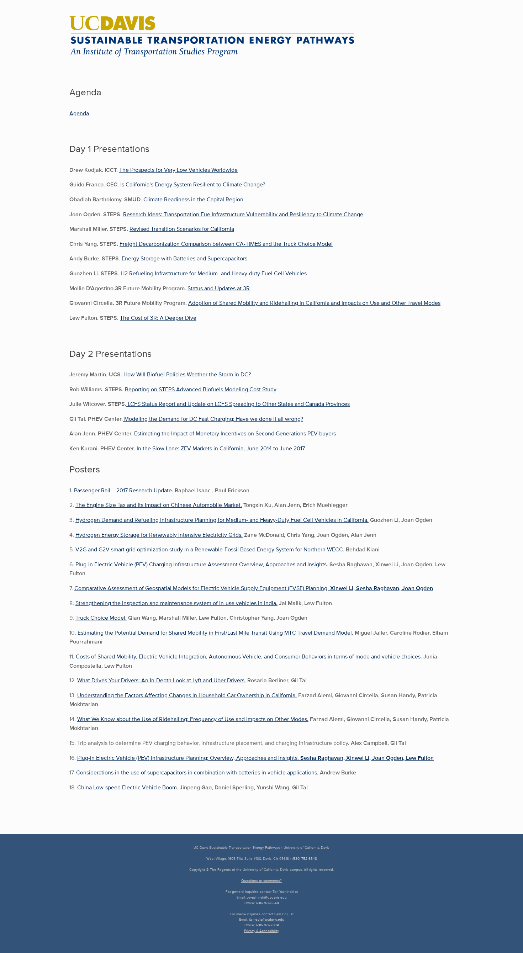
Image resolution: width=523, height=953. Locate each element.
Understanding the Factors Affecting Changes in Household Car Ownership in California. (187, 695)
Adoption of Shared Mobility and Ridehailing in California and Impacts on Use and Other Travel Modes (314, 303)
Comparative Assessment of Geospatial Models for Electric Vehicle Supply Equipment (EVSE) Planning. (253, 588)
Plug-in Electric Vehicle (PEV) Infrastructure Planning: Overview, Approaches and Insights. (255, 758)
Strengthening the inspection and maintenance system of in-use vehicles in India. (176, 603)
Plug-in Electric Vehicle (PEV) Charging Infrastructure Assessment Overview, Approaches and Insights (201, 564)
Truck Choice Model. (101, 618)
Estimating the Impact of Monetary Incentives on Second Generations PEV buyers (235, 433)
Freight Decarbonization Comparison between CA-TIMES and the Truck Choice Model (226, 244)
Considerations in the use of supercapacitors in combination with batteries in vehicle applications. (197, 772)
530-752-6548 (267, 903)
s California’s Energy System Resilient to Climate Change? (193, 184)
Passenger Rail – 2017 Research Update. (123, 490)
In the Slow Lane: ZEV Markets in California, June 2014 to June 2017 (221, 448)
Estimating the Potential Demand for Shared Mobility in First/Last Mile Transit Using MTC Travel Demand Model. (216, 633)
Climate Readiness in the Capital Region (193, 199)
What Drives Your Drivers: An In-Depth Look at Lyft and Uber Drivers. (161, 680)
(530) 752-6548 (304, 858)
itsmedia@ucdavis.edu (266, 919)
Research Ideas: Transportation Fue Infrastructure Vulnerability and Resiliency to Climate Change (243, 214)
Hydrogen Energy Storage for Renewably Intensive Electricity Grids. (159, 535)
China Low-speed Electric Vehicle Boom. (127, 787)
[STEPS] (211, 36)
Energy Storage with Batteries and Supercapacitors (184, 258)
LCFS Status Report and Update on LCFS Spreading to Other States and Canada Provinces (238, 404)
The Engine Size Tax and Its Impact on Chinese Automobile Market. (158, 505)
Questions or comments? (261, 880)
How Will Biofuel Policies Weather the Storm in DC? (187, 374)
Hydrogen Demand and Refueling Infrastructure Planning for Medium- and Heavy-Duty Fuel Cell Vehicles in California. (222, 520)
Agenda (79, 113)
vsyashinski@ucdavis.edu (267, 897)
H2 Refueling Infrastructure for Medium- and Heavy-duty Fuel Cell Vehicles (214, 273)
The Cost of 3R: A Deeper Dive (158, 318)
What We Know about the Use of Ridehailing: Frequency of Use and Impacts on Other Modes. (192, 719)
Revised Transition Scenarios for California (182, 229)
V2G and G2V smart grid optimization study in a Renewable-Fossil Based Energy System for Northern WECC (209, 549)
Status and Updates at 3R (218, 288)
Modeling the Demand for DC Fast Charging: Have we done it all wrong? (213, 419)
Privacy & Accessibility (261, 930)
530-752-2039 (267, 925)
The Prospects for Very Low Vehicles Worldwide (178, 170)
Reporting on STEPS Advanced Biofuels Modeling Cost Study (200, 389)
